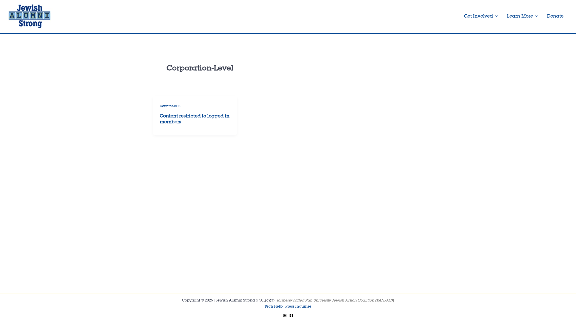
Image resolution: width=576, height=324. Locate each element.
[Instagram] (285, 315)
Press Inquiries (298, 307)
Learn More (520, 16)
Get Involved (478, 16)
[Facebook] (291, 315)
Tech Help (274, 307)
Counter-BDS (170, 106)
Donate (555, 16)
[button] (495, 17)
